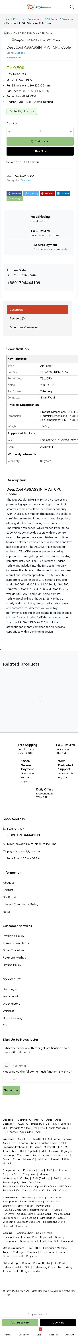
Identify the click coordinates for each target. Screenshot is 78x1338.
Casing (26, 1190)
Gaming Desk (44, 1232)
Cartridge (18, 1252)
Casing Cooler (41, 1190)
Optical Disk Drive (45, 1186)
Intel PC (38, 1119)
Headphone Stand (54, 1221)
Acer (38, 1131)
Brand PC (36, 1123)
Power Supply (11, 1182)
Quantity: (12, 123)
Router (26, 1263)
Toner (6, 1252)
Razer (6, 1159)
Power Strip (43, 1205)
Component (34, 19)
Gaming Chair (25, 1232)
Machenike (23, 1155)
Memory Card (62, 1213)
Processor (29, 1170)
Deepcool (67, 19)
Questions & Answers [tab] (24, 327)
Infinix (65, 1159)
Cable (61, 1217)
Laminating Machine (55, 1248)
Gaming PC (24, 1119)
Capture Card (25, 1213)
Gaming (59, 1237)
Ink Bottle (34, 1248)
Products (18, 19)
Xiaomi (7, 1163)
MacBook (38, 1139)
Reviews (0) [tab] (17, 318)
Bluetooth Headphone (16, 1226)
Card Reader (47, 1217)
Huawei (54, 1159)
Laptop (23, 1143)
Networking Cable (44, 1267)
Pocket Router (41, 1263)
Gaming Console (29, 1241)
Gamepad (67, 1241)
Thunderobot (61, 1155)
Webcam (8, 1221)
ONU (27, 1267)
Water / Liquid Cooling (16, 1178)
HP (4, 1131)
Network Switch (12, 1267)
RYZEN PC (22, 1123)
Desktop (8, 1123)
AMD (49, 1170)
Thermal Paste (38, 1209)
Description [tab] (17, 309)
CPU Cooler (51, 19)
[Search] (72, 7)
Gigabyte (33, 1151)
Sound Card (43, 1213)
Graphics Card (11, 1174)
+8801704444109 (23, 834)
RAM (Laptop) (62, 1178)
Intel (42, 1128)
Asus (49, 1119)
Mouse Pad (54, 1197)
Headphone (10, 1201)
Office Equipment (13, 1256)
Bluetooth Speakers (28, 1221)
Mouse (40, 1197)
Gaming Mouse (11, 1237)
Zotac (13, 1131)
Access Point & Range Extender (21, 1271)
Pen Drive (8, 1213)
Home (6, 19)
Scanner (32, 1252)
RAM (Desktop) (41, 1178)
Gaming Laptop (40, 1143)
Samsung (8, 1155)
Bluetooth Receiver (31, 1201)
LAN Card (59, 1263)
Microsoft (49, 1147)
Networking (65, 1267)
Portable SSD (11, 1190)
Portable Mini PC (20, 1128)
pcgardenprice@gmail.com (24, 851)
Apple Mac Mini (57, 1128)
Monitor (44, 1174)
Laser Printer (48, 1252)
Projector (31, 1256)
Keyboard (27, 1197)
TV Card (55, 1209)
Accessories (53, 1201)
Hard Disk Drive (31, 1182)
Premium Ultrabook (14, 1147)
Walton (42, 1159)
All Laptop (54, 1139)
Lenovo (65, 1123)
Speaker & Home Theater (18, 1205)
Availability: (16, 111)
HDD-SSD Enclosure (14, 1209)
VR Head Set (50, 1241)
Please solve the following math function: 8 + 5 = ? (36, 1071)
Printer (63, 1252)
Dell (48, 1123)
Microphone (10, 1217)
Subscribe (11, 1090)
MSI (55, 1123)
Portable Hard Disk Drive (17, 1186)
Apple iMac (26, 1131)
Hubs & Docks (28, 1217)
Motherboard (63, 1170)
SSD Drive (65, 1186)
